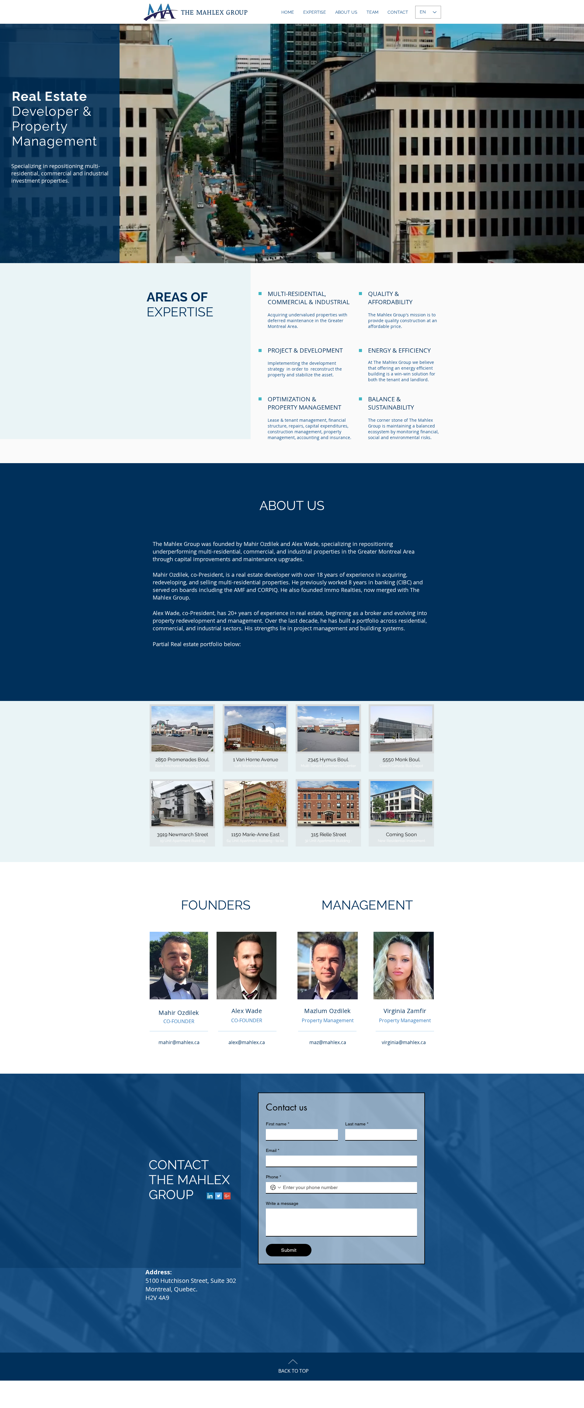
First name (277, 1123)
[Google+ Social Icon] (227, 1195)
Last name (356, 1123)
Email (272, 1150)
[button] (182, 738)
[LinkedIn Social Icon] (210, 1195)
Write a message (282, 1203)
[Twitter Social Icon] (218, 1195)
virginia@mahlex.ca (404, 1042)
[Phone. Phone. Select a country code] (275, 1187)
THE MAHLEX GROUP (214, 11)
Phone (273, 1176)
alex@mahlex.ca (246, 1042)
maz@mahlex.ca (327, 1042)
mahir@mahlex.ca (179, 1042)
